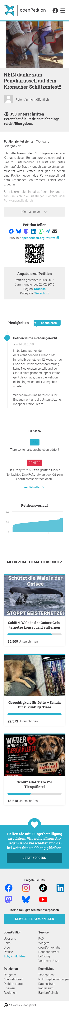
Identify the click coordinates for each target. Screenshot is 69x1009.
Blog (7, 947)
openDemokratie (49, 947)
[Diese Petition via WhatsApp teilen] (41, 231)
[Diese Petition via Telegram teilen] (48, 231)
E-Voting (44, 956)
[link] (62, 11)
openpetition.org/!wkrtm (39, 238)
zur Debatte (32, 487)
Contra (34, 463)
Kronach (40, 289)
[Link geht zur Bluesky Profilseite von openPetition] (26, 899)
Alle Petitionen (13, 979)
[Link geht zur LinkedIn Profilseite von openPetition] (60, 887)
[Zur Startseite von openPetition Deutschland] (25, 10)
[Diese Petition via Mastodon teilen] (26, 231)
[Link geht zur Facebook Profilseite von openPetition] (8, 887)
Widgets (43, 943)
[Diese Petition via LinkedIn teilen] (34, 231)
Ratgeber (10, 975)
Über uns (10, 938)
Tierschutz (41, 293)
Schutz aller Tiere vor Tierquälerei (34, 784)
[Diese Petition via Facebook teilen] (11, 231)
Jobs (7, 943)
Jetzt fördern (34, 858)
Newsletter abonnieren (34, 919)
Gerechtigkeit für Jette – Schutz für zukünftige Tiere (34, 704)
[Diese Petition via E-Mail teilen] (55, 231)
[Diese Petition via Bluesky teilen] (19, 231)
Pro (35, 442)
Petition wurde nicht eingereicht (35, 338)
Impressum (45, 988)
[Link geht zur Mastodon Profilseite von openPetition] (8, 899)
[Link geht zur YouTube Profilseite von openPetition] (43, 899)
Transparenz (46, 975)
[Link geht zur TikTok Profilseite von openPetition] (43, 887)
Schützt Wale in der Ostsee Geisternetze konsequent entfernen (34, 625)
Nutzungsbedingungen (53, 979)
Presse (8, 952)
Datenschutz (46, 984)
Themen (9, 988)
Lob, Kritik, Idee (14, 956)
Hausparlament (48, 952)
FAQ (41, 938)
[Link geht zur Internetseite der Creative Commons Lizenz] (6, 1005)
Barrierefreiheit (48, 993)
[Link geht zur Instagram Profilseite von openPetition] (26, 887)
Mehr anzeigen (31, 211)
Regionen (10, 993)
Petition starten (14, 984)
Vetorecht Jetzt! (48, 961)
